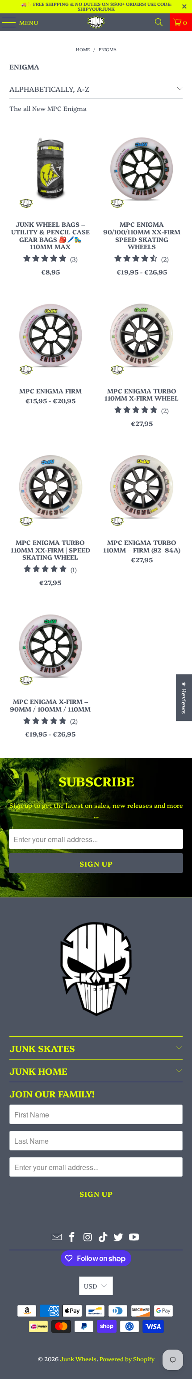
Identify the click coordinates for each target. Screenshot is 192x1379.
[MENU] (5, 22)
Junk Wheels (78, 1358)
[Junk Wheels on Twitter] (118, 1237)
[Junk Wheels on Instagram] (88, 1237)
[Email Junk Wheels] (56, 1237)
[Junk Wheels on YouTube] (134, 1237)
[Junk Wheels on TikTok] (103, 1237)
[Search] (158, 22)
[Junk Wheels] (96, 22)
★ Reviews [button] (184, 697)
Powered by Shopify (127, 1358)
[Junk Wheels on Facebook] (72, 1237)
